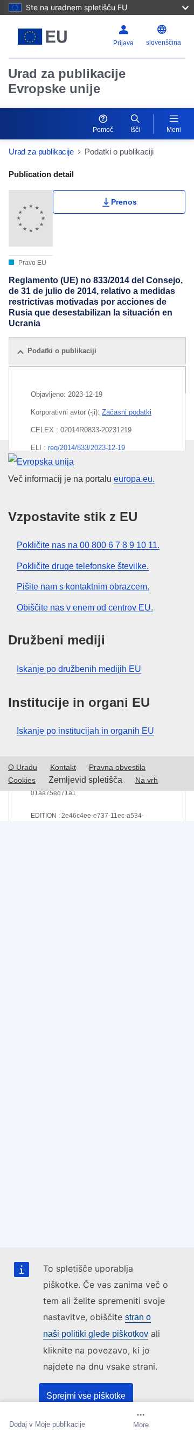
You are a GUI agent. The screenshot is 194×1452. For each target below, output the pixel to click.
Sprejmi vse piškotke (86, 1395)
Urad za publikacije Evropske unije (67, 81)
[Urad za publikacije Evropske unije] (42, 37)
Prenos (124, 202)
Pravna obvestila (117, 767)
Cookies (22, 780)
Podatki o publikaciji (61, 351)
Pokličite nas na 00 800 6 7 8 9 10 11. (88, 545)
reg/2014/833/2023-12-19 (86, 448)
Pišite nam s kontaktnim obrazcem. (83, 586)
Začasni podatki (126, 412)
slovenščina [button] (163, 42)
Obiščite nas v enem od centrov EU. (85, 607)
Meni (174, 130)
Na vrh (146, 780)
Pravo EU (31, 262)
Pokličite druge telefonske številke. (83, 566)
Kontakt (63, 767)
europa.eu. (134, 478)
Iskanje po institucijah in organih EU (85, 730)
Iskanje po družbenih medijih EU (79, 669)
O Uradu (22, 767)
